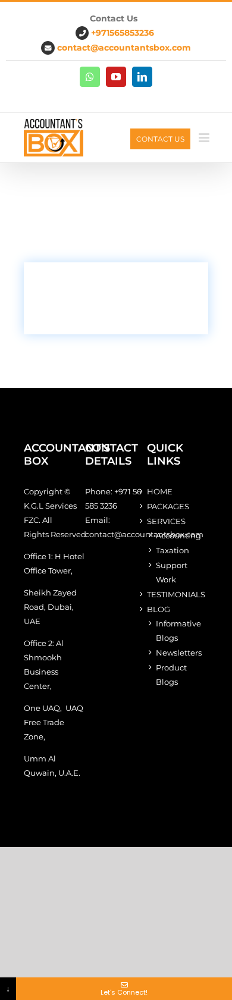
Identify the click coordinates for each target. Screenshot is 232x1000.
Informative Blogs (178, 630)
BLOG (158, 609)
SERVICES (166, 521)
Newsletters (179, 652)
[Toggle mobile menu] (205, 137)
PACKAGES (168, 506)
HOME (160, 491)
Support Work (171, 572)
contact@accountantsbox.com (124, 47)
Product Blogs (171, 674)
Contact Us (160, 138)
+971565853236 (122, 32)
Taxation (172, 550)
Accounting (178, 535)
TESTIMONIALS (176, 594)
